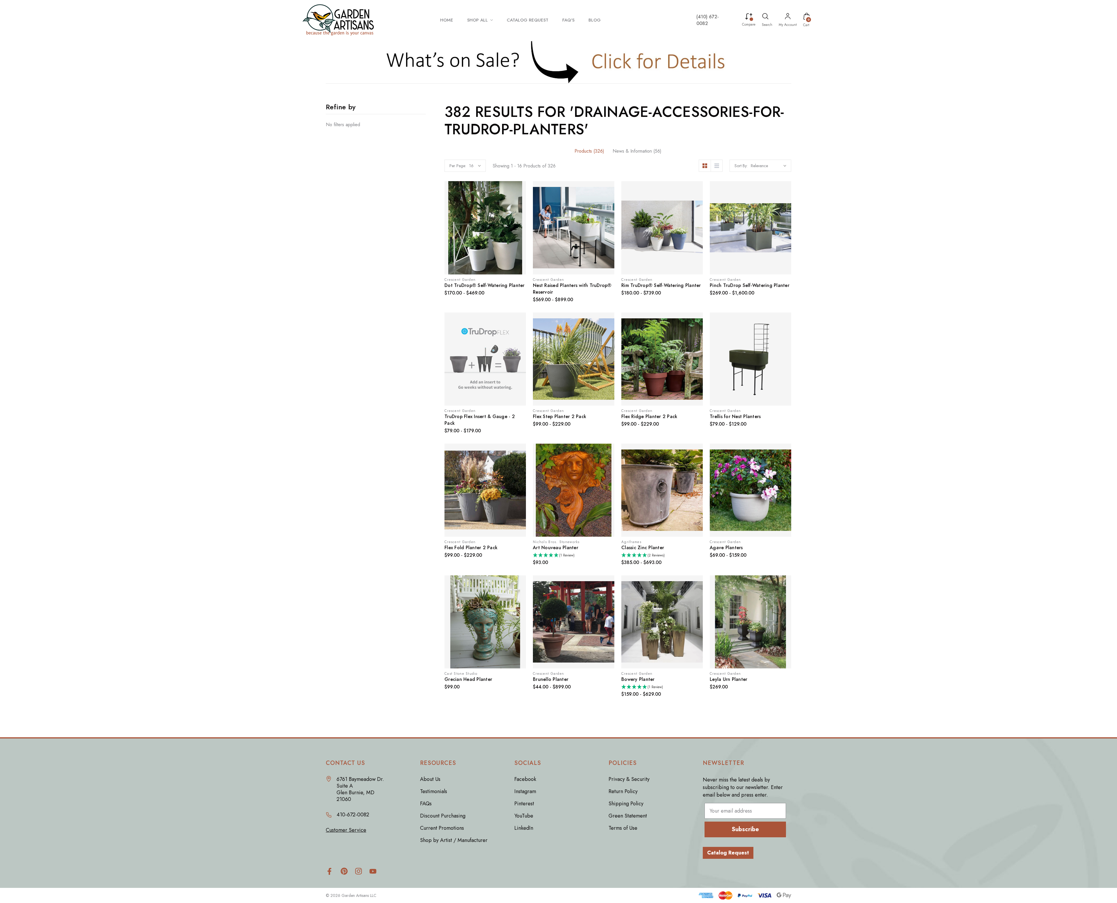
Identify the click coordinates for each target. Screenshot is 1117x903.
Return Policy (623, 791)
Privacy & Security (629, 779)
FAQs (426, 803)
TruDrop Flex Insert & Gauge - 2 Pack (479, 419)
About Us (430, 779)
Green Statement (628, 816)
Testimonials (433, 791)
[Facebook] (329, 871)
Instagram (525, 791)
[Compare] (748, 17)
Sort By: (741, 166)
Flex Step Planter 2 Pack (559, 416)
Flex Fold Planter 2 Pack (470, 547)
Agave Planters (726, 547)
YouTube (523, 816)
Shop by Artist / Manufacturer (454, 840)
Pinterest (524, 803)
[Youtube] (373, 871)
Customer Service (346, 830)
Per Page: (457, 166)
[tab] (589, 151)
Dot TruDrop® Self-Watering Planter (484, 285)
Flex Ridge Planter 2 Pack (649, 416)
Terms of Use (623, 828)
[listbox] (768, 166)
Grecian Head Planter (468, 679)
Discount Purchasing (442, 816)
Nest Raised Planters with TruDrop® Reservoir (572, 288)
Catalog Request (728, 852)
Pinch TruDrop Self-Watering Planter (749, 285)
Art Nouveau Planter (555, 547)
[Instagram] (358, 871)
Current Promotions (442, 828)
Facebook (525, 779)
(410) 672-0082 (707, 20)
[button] (558, 61)
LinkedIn (523, 828)
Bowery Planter (638, 679)
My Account (788, 24)
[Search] (765, 17)
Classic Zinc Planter (642, 547)
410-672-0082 (353, 814)
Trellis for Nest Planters (735, 416)
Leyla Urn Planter (728, 679)
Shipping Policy (626, 803)
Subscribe (745, 829)
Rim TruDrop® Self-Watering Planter (661, 285)
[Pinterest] (344, 871)
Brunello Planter (550, 679)
